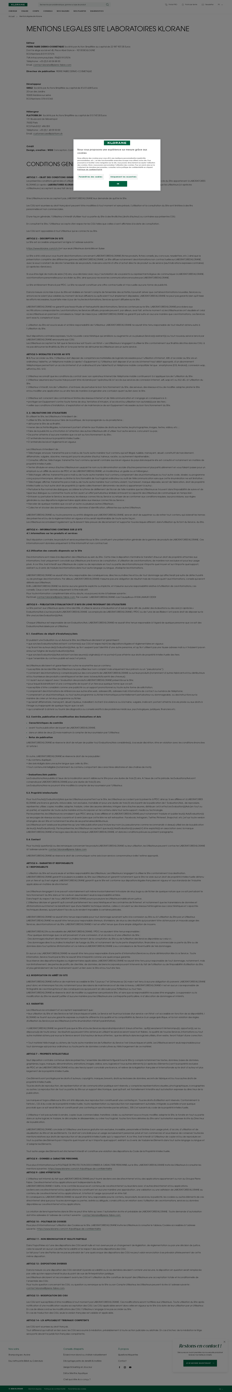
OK (118, 184)
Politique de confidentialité (89, 170)
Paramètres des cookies (90, 177)
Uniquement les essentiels (123, 177)
